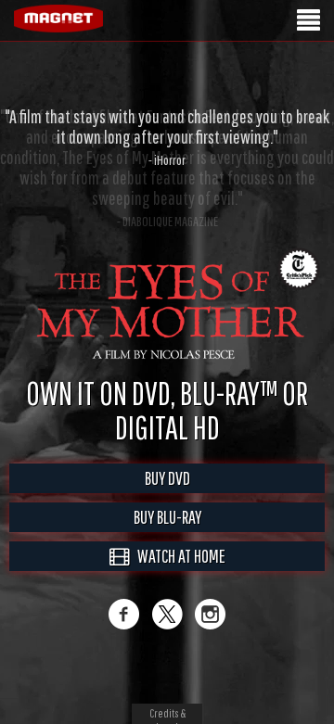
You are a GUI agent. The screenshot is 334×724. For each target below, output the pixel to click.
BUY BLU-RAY (167, 516)
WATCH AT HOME (177, 555)
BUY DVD (167, 478)
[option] (167, 137)
